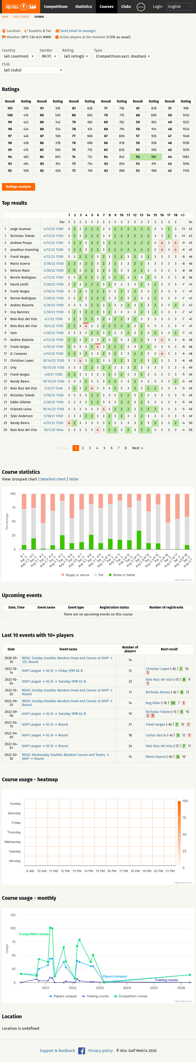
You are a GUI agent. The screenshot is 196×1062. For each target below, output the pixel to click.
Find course (21, 16)
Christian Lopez (157, 669)
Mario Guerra (156, 757)
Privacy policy (100, 1050)
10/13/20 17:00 (53, 368)
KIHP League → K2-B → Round (45, 724)
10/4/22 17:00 (53, 326)
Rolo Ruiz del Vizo (159, 680)
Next (135, 448)
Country (8, 50)
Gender (46, 50)
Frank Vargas (155, 724)
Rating (67, 50)
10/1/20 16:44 (53, 430)
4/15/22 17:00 (53, 347)
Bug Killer (153, 703)
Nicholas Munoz (158, 692)
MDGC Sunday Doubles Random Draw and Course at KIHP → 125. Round (67, 660)
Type (98, 50)
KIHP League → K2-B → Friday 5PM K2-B (52, 671)
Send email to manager (78, 31)
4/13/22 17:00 (53, 229)
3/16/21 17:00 (53, 416)
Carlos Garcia (156, 735)
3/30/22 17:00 (54, 264)
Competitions (56, 6)
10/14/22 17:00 (53, 361)
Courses (107, 6)
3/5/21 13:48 (53, 388)
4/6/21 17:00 (53, 374)
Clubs (126, 6)
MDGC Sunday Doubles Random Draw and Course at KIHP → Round (67, 692)
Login (157, 6)
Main (5, 16)
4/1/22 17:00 (53, 319)
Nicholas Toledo (158, 712)
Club (6, 64)
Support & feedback (57, 1050)
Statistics (83, 6)
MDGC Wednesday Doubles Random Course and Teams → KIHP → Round (65, 757)
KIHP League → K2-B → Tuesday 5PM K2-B (54, 681)
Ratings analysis (18, 187)
